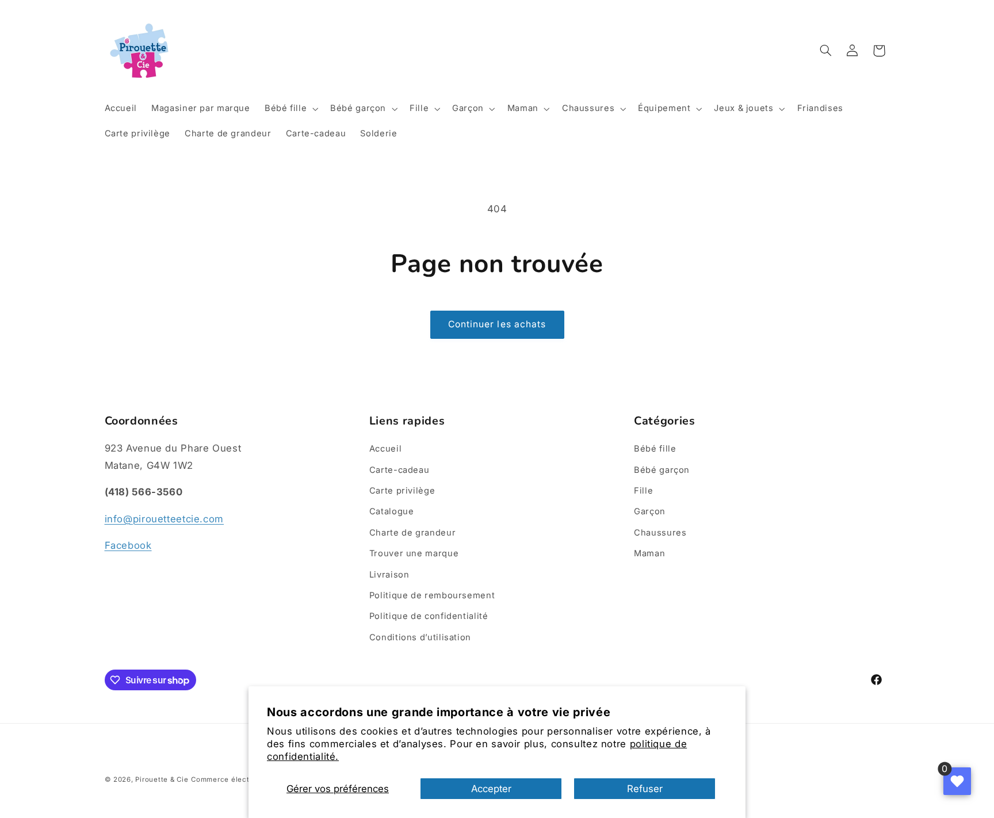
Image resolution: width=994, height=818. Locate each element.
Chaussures (660, 533)
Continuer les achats (497, 324)
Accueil (385, 449)
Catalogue (391, 511)
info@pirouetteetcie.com (164, 519)
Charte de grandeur (412, 533)
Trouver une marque (413, 553)
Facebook (128, 545)
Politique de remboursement (432, 595)
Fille (643, 491)
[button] (290, 108)
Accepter (491, 788)
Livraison (389, 574)
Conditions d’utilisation (420, 637)
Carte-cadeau (399, 470)
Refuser (645, 788)
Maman (649, 553)
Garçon (650, 511)
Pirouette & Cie (161, 779)
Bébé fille (655, 449)
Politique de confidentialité (428, 616)
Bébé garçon (662, 470)
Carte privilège (402, 491)
